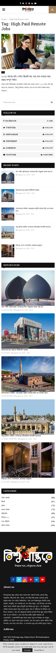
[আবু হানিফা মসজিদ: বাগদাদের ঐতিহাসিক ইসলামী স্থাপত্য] (7, 232)
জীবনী (3, 501)
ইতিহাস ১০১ (5, 517)
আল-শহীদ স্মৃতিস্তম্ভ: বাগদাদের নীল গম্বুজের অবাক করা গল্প (34, 171)
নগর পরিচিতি (5, 521)
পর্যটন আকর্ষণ (5, 497)
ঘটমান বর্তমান (5, 525)
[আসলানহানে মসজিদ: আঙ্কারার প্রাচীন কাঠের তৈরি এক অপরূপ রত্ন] (7, 214)
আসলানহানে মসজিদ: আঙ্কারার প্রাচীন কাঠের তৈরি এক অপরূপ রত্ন (34, 209)
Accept (27, 650)
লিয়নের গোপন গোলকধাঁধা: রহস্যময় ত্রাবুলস (29, 245)
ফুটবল (3, 505)
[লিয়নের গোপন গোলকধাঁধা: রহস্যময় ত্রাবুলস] (7, 250)
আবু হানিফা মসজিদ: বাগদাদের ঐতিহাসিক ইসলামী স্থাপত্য (33, 226)
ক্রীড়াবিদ (4, 513)
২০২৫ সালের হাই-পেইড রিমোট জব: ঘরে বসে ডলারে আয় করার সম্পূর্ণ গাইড (25, 78)
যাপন (3, 72)
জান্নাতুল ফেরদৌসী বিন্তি (10, 439)
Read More (39, 650)
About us (8, 587)
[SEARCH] (52, 102)
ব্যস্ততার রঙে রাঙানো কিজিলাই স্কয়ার (27, 190)
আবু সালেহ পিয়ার (8, 310)
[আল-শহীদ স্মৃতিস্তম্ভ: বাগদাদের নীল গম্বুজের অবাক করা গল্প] (7, 177)
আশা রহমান (7, 353)
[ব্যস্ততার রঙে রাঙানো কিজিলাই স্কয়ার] (7, 195)
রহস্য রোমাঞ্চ (5, 509)
